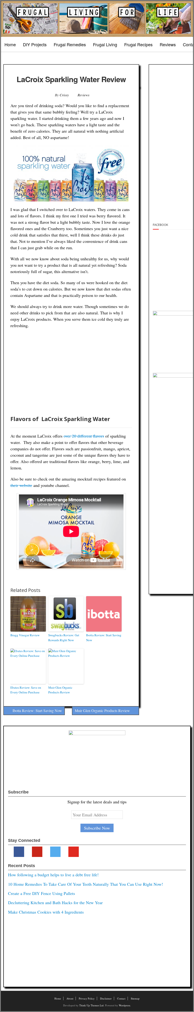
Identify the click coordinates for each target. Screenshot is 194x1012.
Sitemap (135, 998)
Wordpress (124, 1005)
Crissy (64, 95)
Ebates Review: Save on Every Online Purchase (25, 690)
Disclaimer (106, 998)
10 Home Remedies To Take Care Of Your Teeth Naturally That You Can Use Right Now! (85, 884)
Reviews (168, 44)
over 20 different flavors (84, 436)
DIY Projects (35, 44)
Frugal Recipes (138, 44)
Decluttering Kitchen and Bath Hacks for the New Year (55, 902)
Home (10, 44)
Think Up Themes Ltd (91, 1005)
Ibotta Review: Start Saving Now (103, 637)
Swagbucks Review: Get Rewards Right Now (63, 637)
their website (21, 485)
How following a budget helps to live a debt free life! (53, 874)
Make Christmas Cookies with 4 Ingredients (46, 912)
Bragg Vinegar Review (25, 635)
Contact (121, 998)
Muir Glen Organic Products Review (60, 690)
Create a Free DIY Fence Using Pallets (41, 893)
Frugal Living (105, 44)
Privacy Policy (87, 998)
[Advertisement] (71, 372)
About (69, 998)
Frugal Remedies (70, 44)
